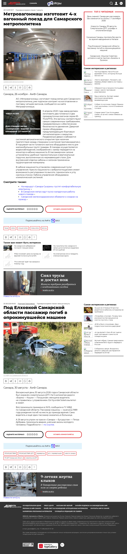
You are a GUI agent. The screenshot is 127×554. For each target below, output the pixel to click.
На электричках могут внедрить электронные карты (65, 255)
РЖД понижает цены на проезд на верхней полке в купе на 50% (27, 255)
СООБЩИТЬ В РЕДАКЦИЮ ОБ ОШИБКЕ (68, 511)
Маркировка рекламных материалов (37, 511)
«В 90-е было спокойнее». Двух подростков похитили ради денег (108, 325)
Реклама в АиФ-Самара (32, 508)
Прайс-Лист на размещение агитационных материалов (66, 508)
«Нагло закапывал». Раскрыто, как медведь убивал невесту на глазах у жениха (108, 82)
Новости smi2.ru (11, 296)
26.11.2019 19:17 (8, 10)
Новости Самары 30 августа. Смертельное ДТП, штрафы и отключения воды (103, 28)
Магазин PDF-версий (64, 505)
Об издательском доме (32, 505)
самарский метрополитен (13, 82)
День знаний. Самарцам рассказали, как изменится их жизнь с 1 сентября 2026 (104, 18)
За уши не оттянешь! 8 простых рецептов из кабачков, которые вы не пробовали (109, 310)
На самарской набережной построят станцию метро (24, 247)
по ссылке (49, 425)
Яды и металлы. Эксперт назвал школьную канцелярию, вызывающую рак (107, 98)
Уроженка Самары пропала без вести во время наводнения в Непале (103, 38)
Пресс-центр (49, 505)
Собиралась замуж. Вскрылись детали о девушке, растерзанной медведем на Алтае (107, 351)
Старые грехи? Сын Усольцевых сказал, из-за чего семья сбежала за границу (108, 114)
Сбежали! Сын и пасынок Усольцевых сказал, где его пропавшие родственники (109, 90)
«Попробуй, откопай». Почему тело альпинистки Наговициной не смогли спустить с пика (108, 318)
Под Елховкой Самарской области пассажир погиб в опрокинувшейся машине (103, 48)
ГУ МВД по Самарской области (15, 375)
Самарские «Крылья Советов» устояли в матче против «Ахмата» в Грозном (104, 58)
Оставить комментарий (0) (63, 209)
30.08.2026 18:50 (9, 304)
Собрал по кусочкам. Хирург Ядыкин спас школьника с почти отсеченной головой (109, 106)
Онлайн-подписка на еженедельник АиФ (91, 505)
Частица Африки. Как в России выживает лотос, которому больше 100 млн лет (108, 74)
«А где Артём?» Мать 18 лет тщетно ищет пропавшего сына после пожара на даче (108, 334)
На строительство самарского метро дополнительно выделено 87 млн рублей (66, 248)
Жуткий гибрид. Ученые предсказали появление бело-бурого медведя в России (109, 342)
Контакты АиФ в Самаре (100, 508)
